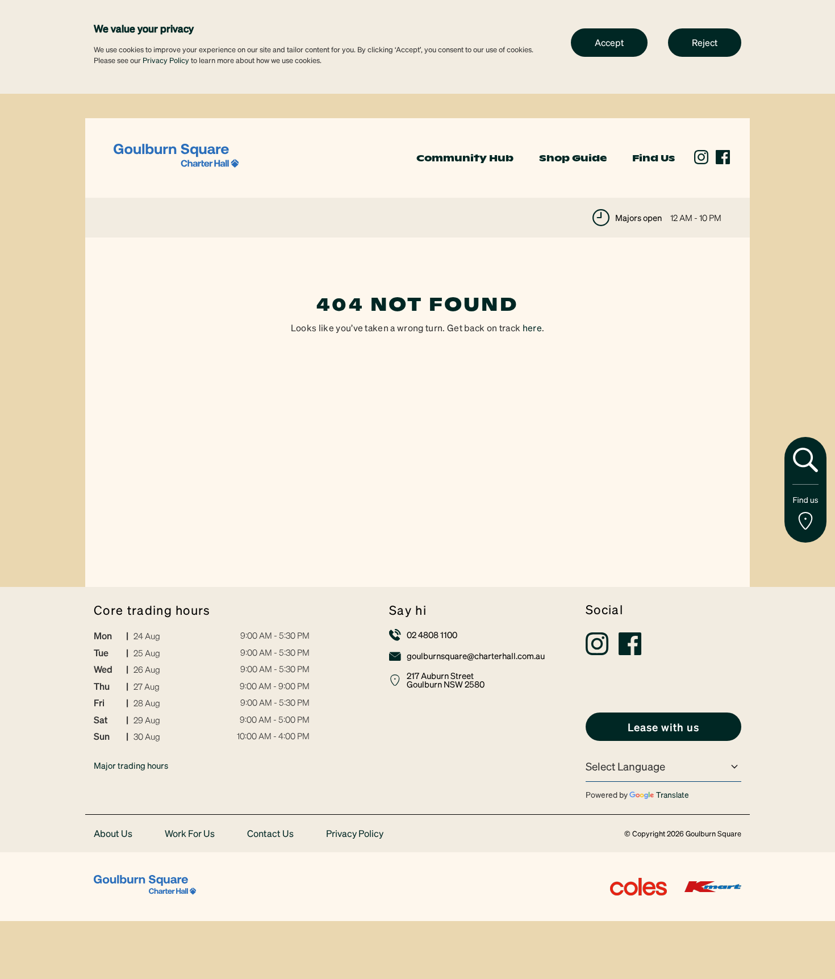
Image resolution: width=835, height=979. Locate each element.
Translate (672, 794)
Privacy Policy (166, 60)
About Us (113, 834)
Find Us (653, 158)
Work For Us (190, 834)
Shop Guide (573, 158)
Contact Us (270, 834)
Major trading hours (131, 765)
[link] (176, 156)
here (532, 328)
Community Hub (464, 158)
